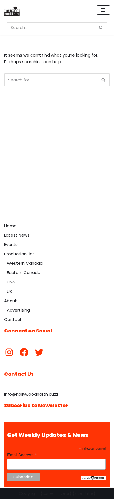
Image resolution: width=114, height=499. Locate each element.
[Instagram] (9, 352)
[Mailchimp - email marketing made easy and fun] (93, 479)
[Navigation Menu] (103, 10)
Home (10, 226)
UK (9, 291)
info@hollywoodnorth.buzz (31, 394)
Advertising (18, 310)
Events (11, 244)
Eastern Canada (23, 272)
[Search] (101, 27)
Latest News (17, 235)
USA (11, 282)
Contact (13, 319)
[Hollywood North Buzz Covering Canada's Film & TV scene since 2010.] (12, 10)
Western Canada (25, 263)
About (10, 301)
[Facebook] (24, 352)
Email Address (22, 455)
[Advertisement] (57, 161)
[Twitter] (39, 352)
